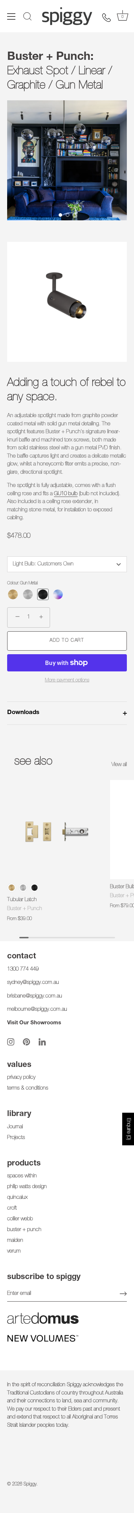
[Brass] (13, 594)
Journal (15, 1127)
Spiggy (30, 1484)
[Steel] (28, 594)
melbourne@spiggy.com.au (37, 1009)
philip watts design (27, 1186)
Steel (23, 888)
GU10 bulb (66, 494)
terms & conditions (27, 1088)
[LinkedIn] (42, 1041)
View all (119, 764)
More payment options (67, 680)
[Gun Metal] (43, 594)
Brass (12, 888)
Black (34, 888)
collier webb (20, 1219)
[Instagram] (10, 1041)
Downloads (23, 713)
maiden (15, 1240)
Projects (16, 1137)
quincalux (17, 1197)
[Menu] (11, 16)
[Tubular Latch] (56, 830)
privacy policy (21, 1077)
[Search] (27, 17)
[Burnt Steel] (58, 594)
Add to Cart (67, 640)
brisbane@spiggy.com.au (34, 996)
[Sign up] (123, 1293)
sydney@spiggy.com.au (33, 982)
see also (33, 762)
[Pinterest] (26, 1041)
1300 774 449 (23, 969)
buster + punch (24, 1229)
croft (12, 1208)
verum (14, 1251)
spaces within (22, 1176)
